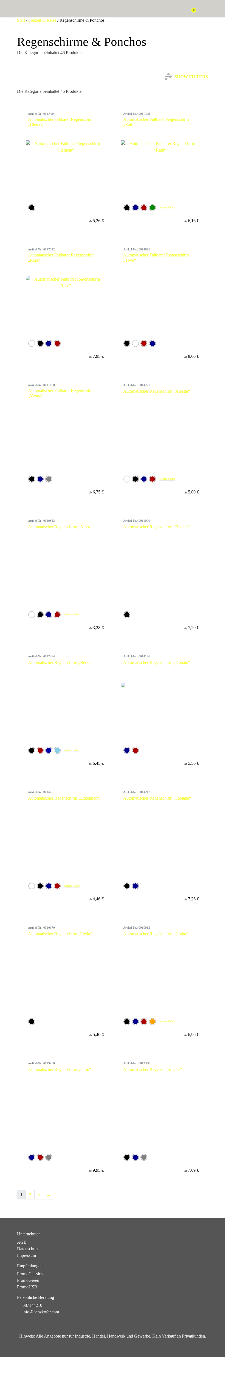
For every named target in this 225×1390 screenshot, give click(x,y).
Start (21, 20)
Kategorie (32, 97)
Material (31, 133)
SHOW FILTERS (191, 75)
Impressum (26, 1255)
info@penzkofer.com (40, 1312)
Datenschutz (27, 1248)
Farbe (28, 115)
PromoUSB (27, 1287)
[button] (205, 9)
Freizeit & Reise (42, 20)
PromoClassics (30, 1273)
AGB (22, 1242)
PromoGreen (28, 1280)
